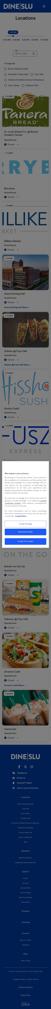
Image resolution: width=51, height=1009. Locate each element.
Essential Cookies (25, 532)
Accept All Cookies (25, 541)
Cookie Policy (20, 516)
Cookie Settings (25, 524)
